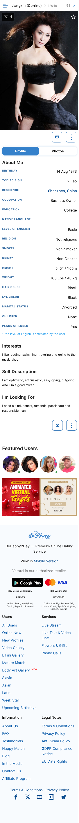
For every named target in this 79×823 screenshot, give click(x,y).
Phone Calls (51, 653)
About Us (10, 726)
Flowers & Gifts (54, 645)
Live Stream (51, 625)
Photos (58, 151)
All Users (9, 625)
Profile (20, 151)
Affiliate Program (16, 778)
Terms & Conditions (58, 726)
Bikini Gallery (13, 655)
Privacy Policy (53, 733)
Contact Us (11, 771)
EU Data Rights (54, 761)
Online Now (11, 632)
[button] (37, 126)
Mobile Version (46, 561)
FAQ (5, 733)
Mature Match (13, 662)
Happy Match (13, 748)
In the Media (12, 763)
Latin (6, 692)
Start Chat (65, 815)
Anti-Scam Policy (56, 741)
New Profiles (12, 640)
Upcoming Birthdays (19, 707)
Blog (6, 756)
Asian (6, 685)
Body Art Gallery (16, 670)
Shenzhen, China (62, 191)
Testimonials (12, 741)
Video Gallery (13, 647)
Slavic (7, 677)
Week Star (10, 700)
